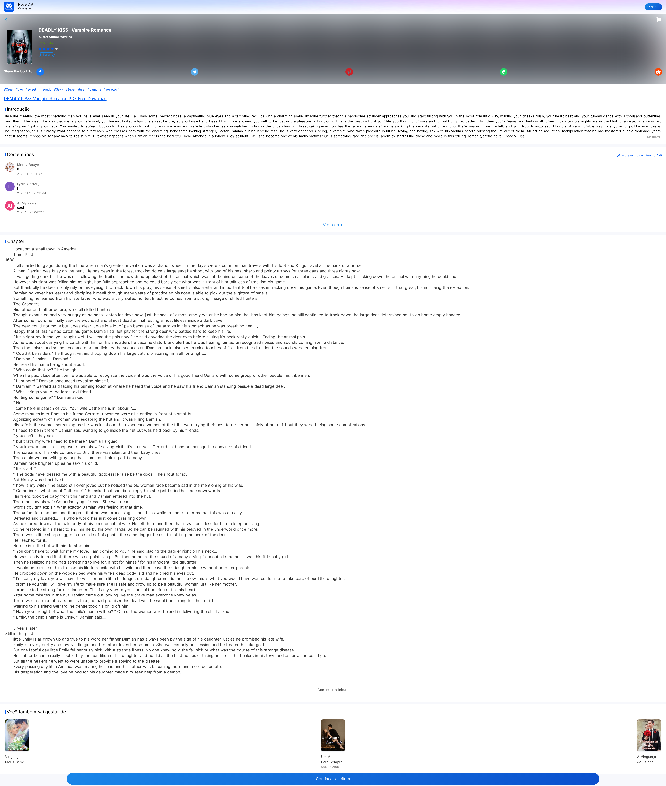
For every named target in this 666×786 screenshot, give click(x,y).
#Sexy (58, 89)
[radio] (41, 48)
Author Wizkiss (60, 37)
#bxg (19, 89)
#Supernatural (75, 89)
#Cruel (8, 89)
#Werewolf (111, 89)
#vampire (94, 89)
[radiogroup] (48, 48)
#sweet (31, 89)
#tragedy (45, 89)
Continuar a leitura (333, 778)
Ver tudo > (333, 224)
